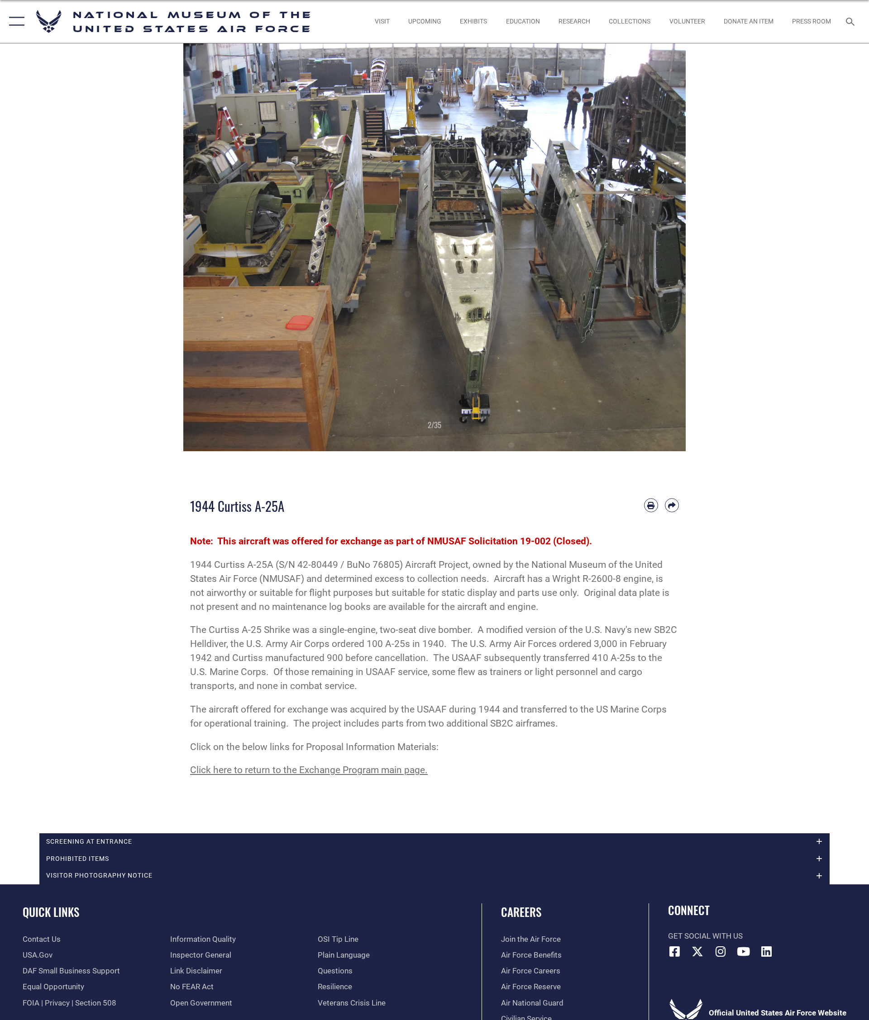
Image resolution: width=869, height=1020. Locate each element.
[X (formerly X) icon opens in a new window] (697, 951)
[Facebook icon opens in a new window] (675, 951)
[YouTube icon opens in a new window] (743, 951)
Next (660, 247)
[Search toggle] (851, 21)
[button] (14, 21)
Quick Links (51, 911)
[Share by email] (672, 505)
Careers (521, 911)
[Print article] (651, 505)
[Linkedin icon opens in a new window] (766, 951)
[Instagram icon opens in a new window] (720, 951)
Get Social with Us (705, 936)
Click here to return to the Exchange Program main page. (309, 770)
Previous (208, 247)
